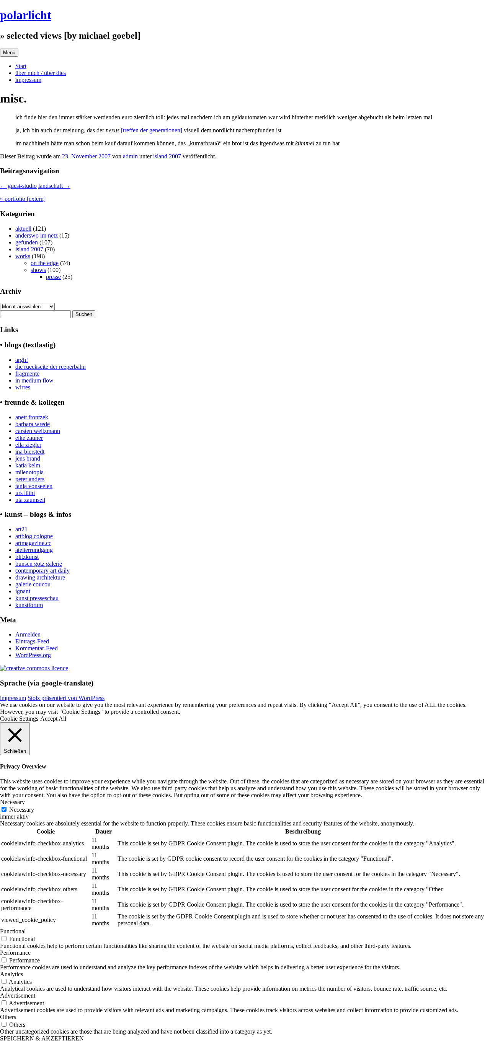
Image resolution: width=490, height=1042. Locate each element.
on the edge (45, 263)
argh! (21, 360)
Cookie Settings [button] (19, 718)
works (22, 256)
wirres (22, 387)
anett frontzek (31, 417)
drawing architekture (40, 577)
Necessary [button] (12, 802)
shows (38, 270)
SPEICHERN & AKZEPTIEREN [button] (42, 1038)
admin (130, 156)
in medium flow (34, 380)
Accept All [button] (53, 718)
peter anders (29, 479)
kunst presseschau (37, 598)
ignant (22, 591)
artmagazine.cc (33, 543)
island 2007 (167, 156)
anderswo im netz (36, 235)
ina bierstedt (29, 451)
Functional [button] (13, 931)
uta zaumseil (30, 500)
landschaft (54, 185)
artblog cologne (34, 536)
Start (20, 66)
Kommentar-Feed (36, 648)
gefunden (26, 242)
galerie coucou (33, 584)
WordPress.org (33, 655)
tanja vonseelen (33, 486)
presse (53, 277)
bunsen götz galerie (38, 563)
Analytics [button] (11, 974)
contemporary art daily (42, 570)
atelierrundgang (34, 550)
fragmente (27, 373)
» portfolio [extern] (23, 198)
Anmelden (28, 634)
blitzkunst (27, 557)
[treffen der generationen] (151, 130)
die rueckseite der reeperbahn (50, 366)
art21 (21, 529)
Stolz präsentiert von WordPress (66, 698)
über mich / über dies (40, 73)
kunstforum (29, 605)
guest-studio (18, 185)
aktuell (23, 228)
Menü (9, 52)
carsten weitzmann (37, 431)
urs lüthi (25, 493)
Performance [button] (15, 952)
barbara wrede (32, 424)
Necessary (21, 809)
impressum (28, 80)
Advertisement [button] (17, 995)
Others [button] (8, 1017)
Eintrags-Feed (32, 641)
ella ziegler (28, 444)
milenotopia (29, 472)
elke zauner (29, 438)
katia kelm (27, 465)
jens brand (27, 458)
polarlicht (25, 15)
